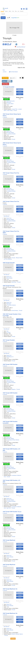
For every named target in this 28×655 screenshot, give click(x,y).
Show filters (5, 78)
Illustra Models (10, 557)
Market (10, 11)
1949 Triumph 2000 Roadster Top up (12, 511)
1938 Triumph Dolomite (9, 262)
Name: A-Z (12, 78)
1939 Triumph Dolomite (9, 285)
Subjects (6, 11)
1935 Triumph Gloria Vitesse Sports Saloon (12, 114)
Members (21, 11)
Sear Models (9, 278)
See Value (6, 99)
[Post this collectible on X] (6, 44)
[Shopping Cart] (22, 9)
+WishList (19, 94)
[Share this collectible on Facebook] (3, 44)
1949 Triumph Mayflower (9, 540)
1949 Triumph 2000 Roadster (10, 364)
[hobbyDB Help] (24, 9)
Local (18, 11)
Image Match (15, 17)
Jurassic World (10, 103)
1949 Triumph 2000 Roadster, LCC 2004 (11, 449)
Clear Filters (5, 84)
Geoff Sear (14, 282)
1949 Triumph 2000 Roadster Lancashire (10, 422)
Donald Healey (15, 310)
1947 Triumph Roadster (9, 340)
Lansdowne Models (11, 133)
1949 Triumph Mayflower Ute (10, 589)
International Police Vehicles (13, 439)
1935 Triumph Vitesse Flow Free (11, 173)
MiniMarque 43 (10, 356)
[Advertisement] (14, 3)
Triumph (15, 110)
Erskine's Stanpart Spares (17, 634)
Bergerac (14, 389)
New (3, 17)
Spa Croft (9, 508)
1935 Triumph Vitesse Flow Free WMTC (11, 231)
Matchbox (9, 102)
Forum (13, 11)
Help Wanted (6, 216)
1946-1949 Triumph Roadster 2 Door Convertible (12, 314)
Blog (16, 11)
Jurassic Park (14, 109)
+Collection (19, 91)
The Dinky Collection (11, 305)
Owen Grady (10, 110)
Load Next (13, 638)
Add (8, 17)
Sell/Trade (19, 89)
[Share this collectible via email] (8, 44)
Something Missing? (21, 47)
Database (2, 11)
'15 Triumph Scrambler (8, 87)
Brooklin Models (10, 132)
